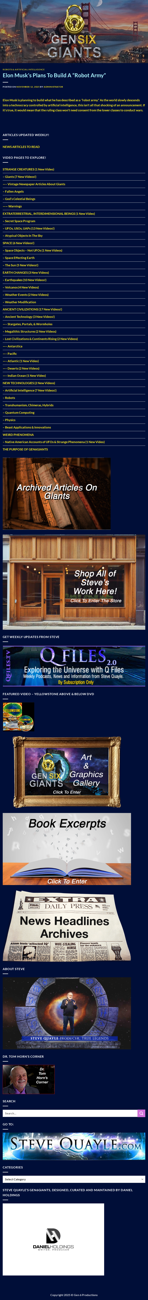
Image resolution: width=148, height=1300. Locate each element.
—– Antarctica (12, 346)
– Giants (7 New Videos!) (19, 177)
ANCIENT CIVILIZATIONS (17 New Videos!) (32, 309)
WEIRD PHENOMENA (18, 435)
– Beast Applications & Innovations (27, 427)
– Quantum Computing (18, 412)
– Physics (9, 420)
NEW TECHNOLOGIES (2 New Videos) (29, 383)
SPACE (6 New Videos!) (18, 243)
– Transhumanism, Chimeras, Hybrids (28, 405)
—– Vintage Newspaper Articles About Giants (34, 184)
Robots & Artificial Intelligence (24, 69)
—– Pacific (10, 353)
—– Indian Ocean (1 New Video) (24, 375)
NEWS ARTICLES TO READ (21, 147)
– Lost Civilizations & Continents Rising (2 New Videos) (40, 339)
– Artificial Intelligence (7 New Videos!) (29, 390)
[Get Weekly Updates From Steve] (74, 666)
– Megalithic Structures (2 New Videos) (29, 331)
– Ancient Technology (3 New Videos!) (29, 317)
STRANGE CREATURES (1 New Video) (28, 169)
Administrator (53, 86)
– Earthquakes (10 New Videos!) (24, 280)
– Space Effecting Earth (19, 258)
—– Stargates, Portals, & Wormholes (27, 324)
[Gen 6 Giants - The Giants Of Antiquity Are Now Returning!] (74, 31)
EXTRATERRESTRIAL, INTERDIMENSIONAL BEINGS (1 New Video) (49, 213)
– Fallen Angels (13, 191)
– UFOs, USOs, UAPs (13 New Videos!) (29, 228)
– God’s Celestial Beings (19, 199)
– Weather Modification (19, 302)
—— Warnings (12, 206)
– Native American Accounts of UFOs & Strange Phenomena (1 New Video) (54, 442)
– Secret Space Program (19, 221)
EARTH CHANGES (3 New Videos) (26, 272)
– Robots (9, 398)
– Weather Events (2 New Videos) (26, 295)
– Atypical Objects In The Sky (23, 235)
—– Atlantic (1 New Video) (21, 361)
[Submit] (141, 1113)
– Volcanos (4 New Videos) (21, 287)
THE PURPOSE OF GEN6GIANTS (25, 449)
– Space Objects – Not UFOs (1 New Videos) (32, 250)
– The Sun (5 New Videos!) (20, 265)
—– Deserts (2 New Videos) (21, 368)
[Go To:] (74, 1146)
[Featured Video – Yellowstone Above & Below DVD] (18, 716)
